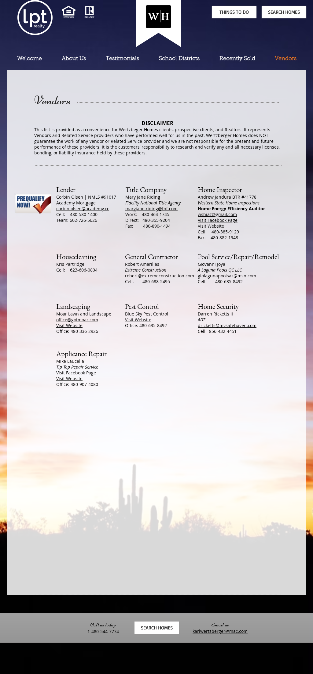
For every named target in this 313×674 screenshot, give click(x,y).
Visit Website (211, 226)
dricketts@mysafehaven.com (227, 325)
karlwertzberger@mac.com (220, 631)
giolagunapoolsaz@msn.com (227, 276)
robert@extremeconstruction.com (159, 276)
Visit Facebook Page (218, 220)
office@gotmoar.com (77, 320)
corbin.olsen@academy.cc (82, 208)
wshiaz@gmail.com (217, 214)
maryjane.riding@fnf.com (151, 208)
